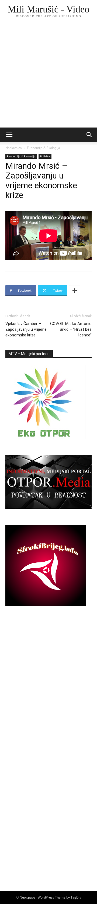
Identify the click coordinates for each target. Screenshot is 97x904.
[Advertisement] (48, 76)
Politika (45, 156)
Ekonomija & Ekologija (43, 147)
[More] (74, 290)
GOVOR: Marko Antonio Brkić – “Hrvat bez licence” (71, 329)
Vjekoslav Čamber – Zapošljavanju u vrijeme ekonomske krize (26, 329)
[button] (89, 135)
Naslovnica (13, 147)
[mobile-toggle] (9, 135)
